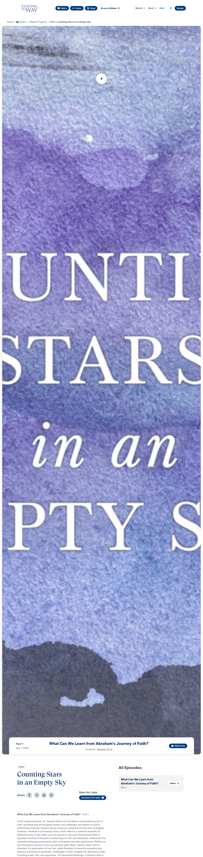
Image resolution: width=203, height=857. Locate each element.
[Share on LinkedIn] (44, 795)
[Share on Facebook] (29, 795)
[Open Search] (171, 8)
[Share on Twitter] (37, 795)
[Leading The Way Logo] (29, 8)
